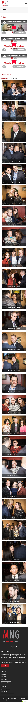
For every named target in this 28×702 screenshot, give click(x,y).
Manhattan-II (4, 676)
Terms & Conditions (5, 689)
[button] (26, 3)
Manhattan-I (4, 674)
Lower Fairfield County (6, 682)
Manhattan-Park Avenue (6, 677)
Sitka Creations (23, 699)
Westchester (4, 679)
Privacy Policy (4, 691)
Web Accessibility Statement (7, 693)
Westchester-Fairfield (6, 681)
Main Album (4, 78)
